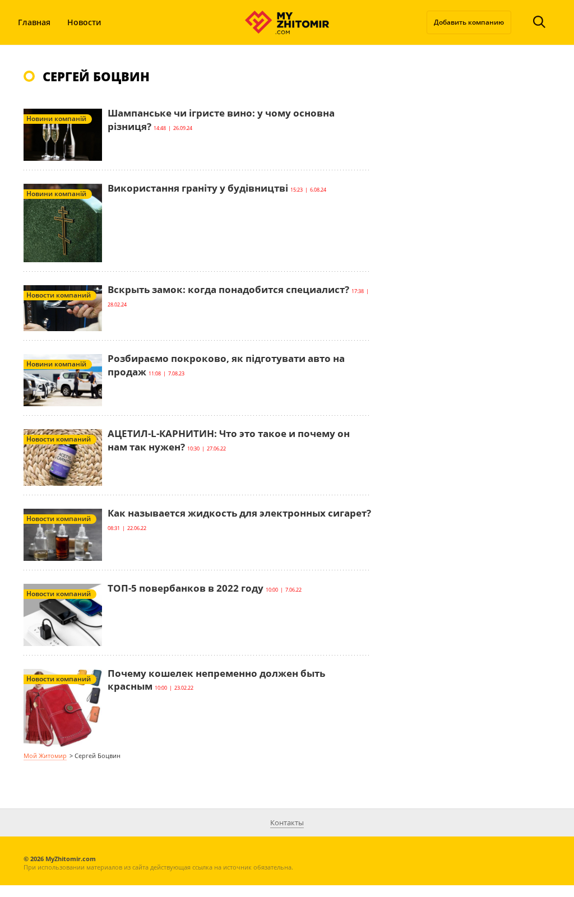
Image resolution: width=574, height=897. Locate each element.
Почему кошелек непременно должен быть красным (216, 680)
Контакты (287, 822)
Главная (34, 22)
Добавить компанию (469, 22)
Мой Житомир (45, 755)
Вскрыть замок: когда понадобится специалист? (228, 289)
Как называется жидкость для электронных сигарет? (239, 512)
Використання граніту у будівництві (198, 188)
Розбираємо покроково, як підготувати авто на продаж (226, 365)
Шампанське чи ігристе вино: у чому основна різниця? (221, 119)
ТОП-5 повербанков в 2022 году (185, 588)
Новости (84, 22)
